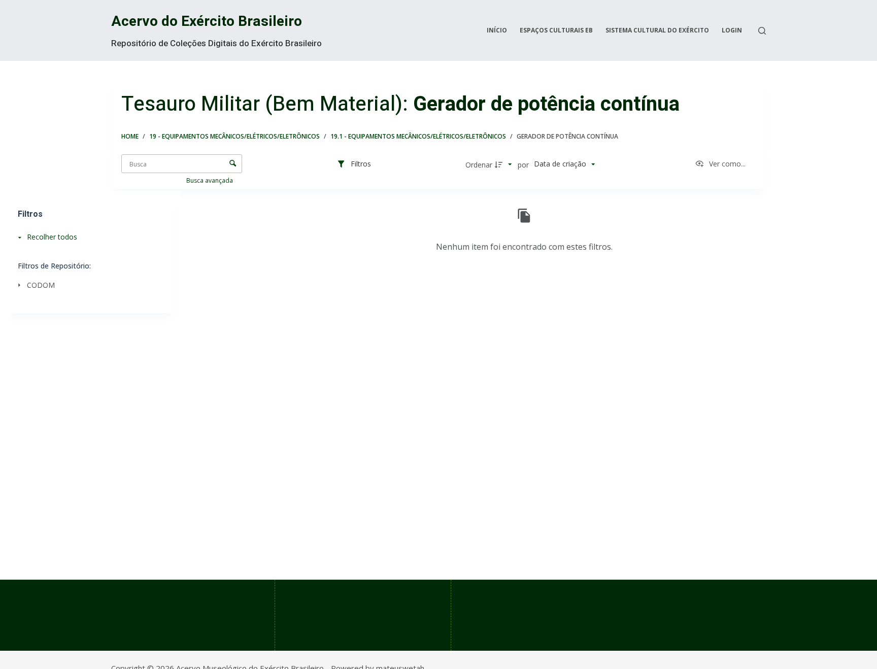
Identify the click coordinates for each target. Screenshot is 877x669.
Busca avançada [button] (210, 180)
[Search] (762, 31)
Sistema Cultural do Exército (657, 30)
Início (497, 30)
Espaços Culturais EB (556, 30)
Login (732, 30)
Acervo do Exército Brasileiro (206, 21)
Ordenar (478, 165)
